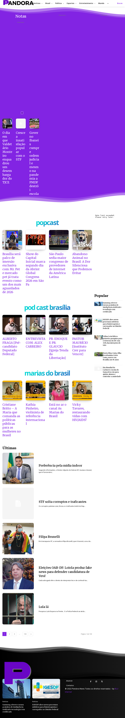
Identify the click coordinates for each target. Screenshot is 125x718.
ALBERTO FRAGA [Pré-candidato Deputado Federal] (11, 346)
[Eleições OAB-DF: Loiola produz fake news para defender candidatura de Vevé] (18, 573)
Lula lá (43, 607)
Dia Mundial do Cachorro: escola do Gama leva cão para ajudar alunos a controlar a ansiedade (112, 372)
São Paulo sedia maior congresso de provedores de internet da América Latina (58, 265)
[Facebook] (91, 681)
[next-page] (31, 634)
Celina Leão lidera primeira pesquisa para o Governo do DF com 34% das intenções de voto (112, 340)
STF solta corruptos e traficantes (62, 502)
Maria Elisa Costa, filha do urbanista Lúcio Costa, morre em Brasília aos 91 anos (112, 356)
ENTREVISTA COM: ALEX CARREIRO (35, 342)
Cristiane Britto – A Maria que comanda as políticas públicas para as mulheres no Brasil (11, 420)
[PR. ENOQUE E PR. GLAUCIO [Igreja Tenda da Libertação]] (59, 325)
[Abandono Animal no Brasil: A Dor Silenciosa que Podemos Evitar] (82, 240)
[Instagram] (96, 681)
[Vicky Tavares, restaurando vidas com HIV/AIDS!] (82, 390)
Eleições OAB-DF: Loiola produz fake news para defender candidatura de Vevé (65, 572)
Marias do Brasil (47, 374)
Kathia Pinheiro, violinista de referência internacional (35, 414)
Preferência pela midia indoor (60, 465)
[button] (120, 3)
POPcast (47, 223)
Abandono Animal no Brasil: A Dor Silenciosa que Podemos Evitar (82, 263)
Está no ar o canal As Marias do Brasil (57, 410)
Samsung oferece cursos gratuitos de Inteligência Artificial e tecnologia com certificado (112, 307)
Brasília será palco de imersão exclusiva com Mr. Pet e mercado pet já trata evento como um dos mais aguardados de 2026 (11, 273)
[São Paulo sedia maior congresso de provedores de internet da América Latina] (59, 240)
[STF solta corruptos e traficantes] (18, 503)
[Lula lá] (18, 608)
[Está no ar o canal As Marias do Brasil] (59, 390)
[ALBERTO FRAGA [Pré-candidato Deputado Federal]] (12, 325)
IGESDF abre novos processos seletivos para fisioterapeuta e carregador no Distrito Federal (112, 324)
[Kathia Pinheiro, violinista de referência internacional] (35, 390)
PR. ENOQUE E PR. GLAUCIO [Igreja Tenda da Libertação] (58, 348)
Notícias (5, 701)
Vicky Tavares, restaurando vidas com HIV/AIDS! (81, 412)
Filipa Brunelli (49, 537)
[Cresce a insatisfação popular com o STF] (21, 123)
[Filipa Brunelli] (18, 538)
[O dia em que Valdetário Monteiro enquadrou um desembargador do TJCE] (7, 123)
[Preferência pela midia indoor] (18, 468)
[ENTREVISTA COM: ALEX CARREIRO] (35, 325)
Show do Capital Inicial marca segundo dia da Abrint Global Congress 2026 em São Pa (35, 269)
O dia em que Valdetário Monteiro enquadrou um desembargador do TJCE (7, 157)
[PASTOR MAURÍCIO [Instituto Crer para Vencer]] (82, 325)
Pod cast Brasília (47, 308)
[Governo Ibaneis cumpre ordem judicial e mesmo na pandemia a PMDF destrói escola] (34, 123)
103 (25, 634)
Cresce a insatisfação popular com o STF (20, 146)
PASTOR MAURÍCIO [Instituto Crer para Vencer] (80, 346)
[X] (102, 681)
